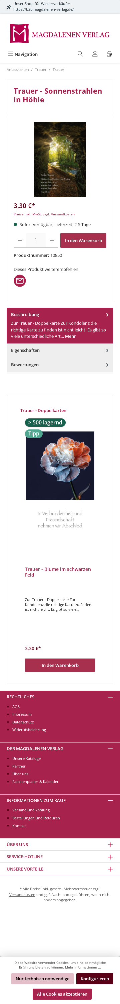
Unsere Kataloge (26, 758)
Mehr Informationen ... (83, 967)
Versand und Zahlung (31, 809)
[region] (60, 159)
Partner (19, 766)
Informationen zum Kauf (36, 800)
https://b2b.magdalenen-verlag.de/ (43, 9)
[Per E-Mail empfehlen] (19, 280)
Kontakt (19, 825)
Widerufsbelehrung (29, 729)
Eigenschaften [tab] (25, 350)
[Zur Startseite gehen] (60, 32)
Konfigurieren (95, 979)
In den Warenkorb (83, 240)
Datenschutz (23, 721)
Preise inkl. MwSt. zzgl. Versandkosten (44, 214)
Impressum (22, 714)
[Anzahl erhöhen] (52, 240)
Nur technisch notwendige (42, 979)
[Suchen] (80, 54)
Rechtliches (20, 697)
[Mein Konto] (95, 54)
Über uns (20, 773)
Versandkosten (22, 894)
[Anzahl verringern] (20, 240)
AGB (16, 706)
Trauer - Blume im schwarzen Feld (58, 572)
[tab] (60, 325)
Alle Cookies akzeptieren (62, 994)
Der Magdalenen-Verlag (35, 748)
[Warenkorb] (109, 54)
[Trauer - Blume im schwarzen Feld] (60, 483)
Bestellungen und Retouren (36, 817)
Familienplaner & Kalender (35, 781)
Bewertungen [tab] (25, 365)
